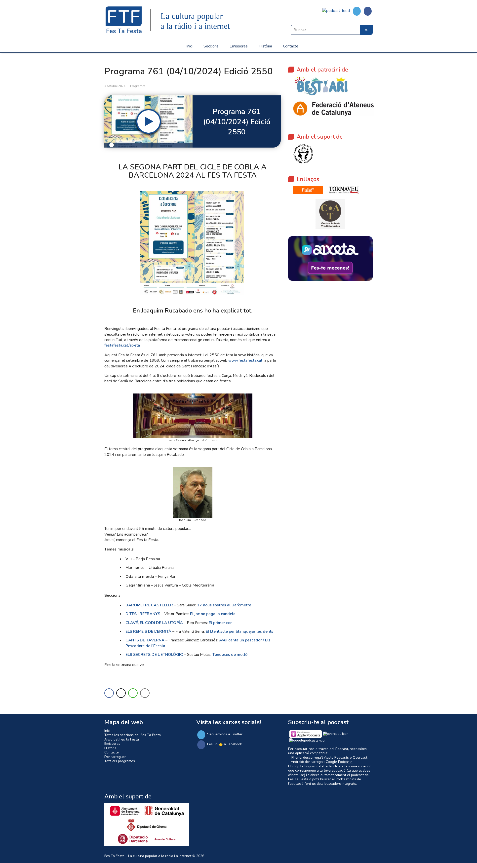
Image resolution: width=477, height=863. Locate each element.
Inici (189, 46)
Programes (138, 86)
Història (265, 46)
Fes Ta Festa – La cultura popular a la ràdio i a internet (147, 856)
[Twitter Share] (121, 693)
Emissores (239, 46)
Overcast (360, 757)
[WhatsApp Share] (133, 693)
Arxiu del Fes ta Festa (121, 739)
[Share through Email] (145, 693)
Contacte (290, 46)
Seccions (211, 46)
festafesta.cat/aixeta (122, 345)
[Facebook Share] (109, 693)
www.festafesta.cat (245, 360)
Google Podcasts (339, 761)
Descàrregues (115, 756)
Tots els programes (119, 761)
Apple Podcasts (336, 757)
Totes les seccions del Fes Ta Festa (132, 735)
